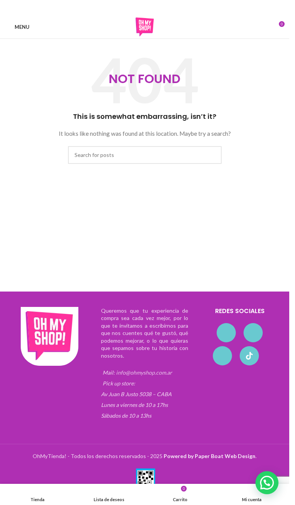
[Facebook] (226, 332)
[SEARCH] (213, 155)
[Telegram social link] (167, 8)
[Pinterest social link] (149, 8)
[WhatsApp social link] (158, 8)
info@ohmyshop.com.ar (144, 372)
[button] (266, 482)
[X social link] (131, 8)
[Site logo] (144, 26)
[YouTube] (222, 355)
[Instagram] (253, 332)
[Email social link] (140, 8)
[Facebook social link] (121, 8)
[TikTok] (249, 355)
